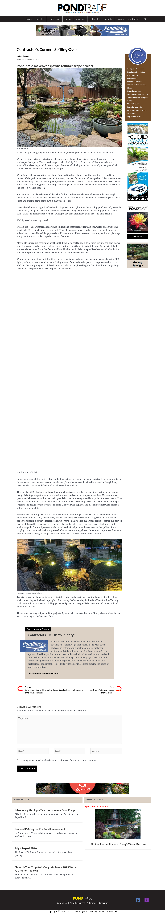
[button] (145, 19)
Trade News (54, 18)
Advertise (80, 18)
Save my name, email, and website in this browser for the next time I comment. (59, 760)
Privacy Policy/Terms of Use (103, 911)
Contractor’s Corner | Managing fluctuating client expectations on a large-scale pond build (53, 690)
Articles (40, 18)
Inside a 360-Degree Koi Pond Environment (40, 829)
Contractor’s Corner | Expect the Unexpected (102, 690)
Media (68, 18)
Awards (108, 18)
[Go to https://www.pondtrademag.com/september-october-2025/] (137, 236)
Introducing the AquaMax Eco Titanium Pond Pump (45, 810)
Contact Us (133, 18)
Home (29, 18)
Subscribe (95, 18)
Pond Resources (77, 903)
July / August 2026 (26, 848)
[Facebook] (137, 900)
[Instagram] (146, 900)
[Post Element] (118, 829)
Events (120, 18)
